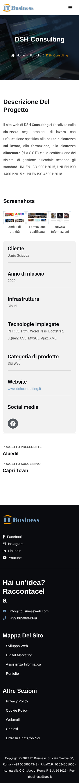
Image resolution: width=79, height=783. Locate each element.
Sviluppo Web (17, 646)
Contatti (12, 729)
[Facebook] (13, 423)
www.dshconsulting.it (24, 389)
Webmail (13, 720)
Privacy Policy (17, 701)
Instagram (15, 544)
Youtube (15, 558)
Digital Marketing (19, 655)
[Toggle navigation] (70, 8)
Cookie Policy (17, 710)
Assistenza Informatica (23, 664)
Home (21, 55)
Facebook (15, 537)
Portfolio (35, 55)
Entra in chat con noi (23, 738)
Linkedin (14, 551)
